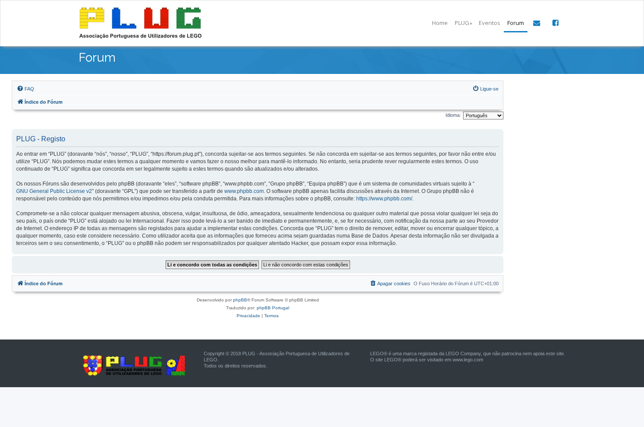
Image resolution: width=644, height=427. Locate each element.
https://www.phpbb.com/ (384, 199)
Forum (515, 23)
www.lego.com (468, 359)
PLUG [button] (462, 23)
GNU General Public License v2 (54, 191)
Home (440, 23)
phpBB (240, 300)
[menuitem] (25, 89)
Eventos (489, 23)
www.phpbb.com (244, 191)
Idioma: (453, 115)
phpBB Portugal (273, 307)
